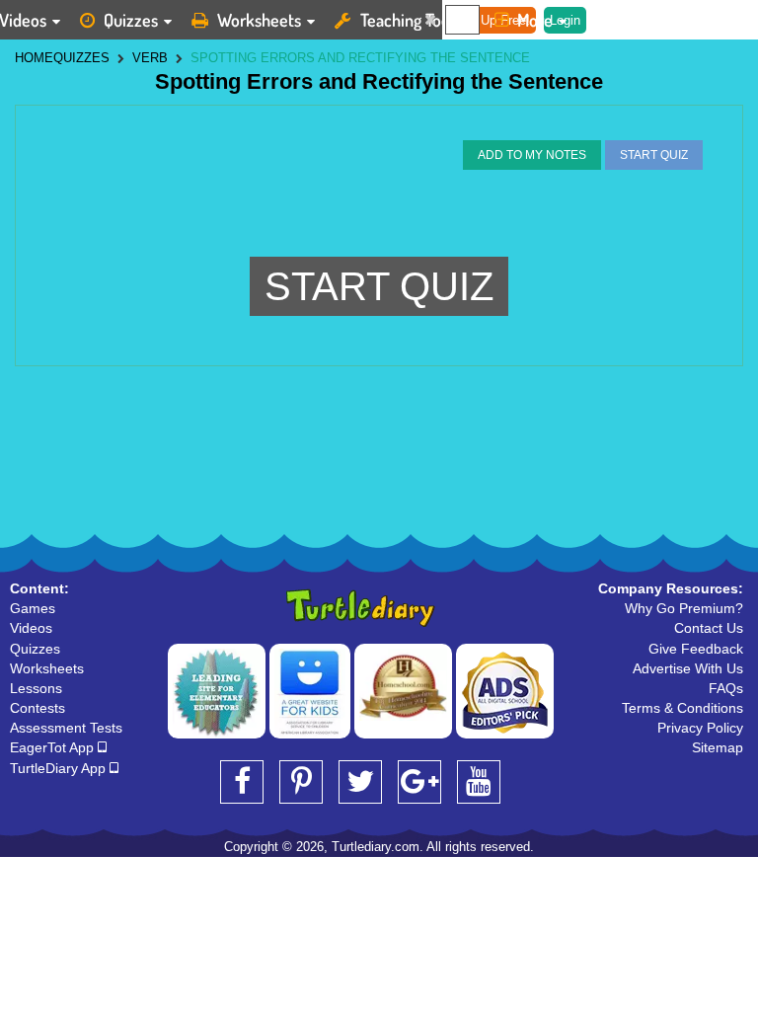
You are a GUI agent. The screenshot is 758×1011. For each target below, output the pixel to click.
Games (32, 608)
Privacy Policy (700, 728)
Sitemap (717, 747)
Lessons (36, 688)
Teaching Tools (410, 20)
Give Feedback (695, 649)
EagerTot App (54, 747)
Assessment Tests (66, 728)
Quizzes (131, 20)
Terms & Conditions (682, 708)
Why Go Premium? (684, 608)
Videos (31, 628)
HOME (34, 57)
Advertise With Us (688, 668)
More (535, 20)
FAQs (726, 688)
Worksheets (259, 20)
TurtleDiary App (60, 768)
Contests (37, 708)
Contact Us (708, 628)
